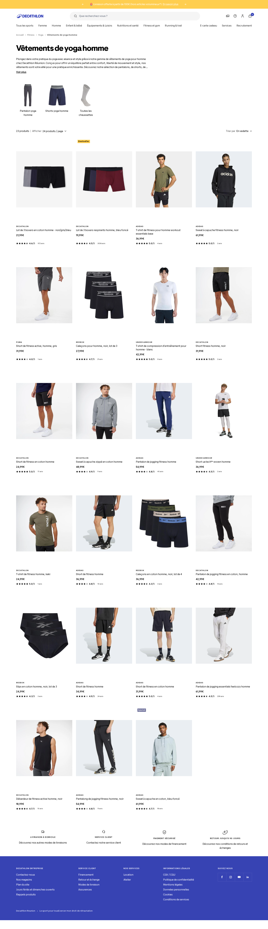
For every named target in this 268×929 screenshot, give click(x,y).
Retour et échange (89, 879)
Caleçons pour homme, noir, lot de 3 (96, 346)
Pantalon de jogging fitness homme (156, 461)
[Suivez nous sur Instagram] (230, 877)
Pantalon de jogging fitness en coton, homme (222, 574)
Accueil (20, 35)
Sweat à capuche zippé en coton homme (99, 461)
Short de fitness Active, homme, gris (36, 346)
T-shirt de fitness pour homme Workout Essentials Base (158, 232)
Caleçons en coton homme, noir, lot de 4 (159, 574)
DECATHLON (22, 226)
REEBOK (80, 342)
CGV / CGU (169, 874)
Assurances (85, 889)
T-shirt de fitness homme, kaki (33, 574)
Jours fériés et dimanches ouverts (35, 889)
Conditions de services (176, 899)
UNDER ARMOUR (144, 342)
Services (227, 25)
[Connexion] (242, 16)
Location (128, 874)
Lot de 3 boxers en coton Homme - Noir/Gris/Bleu (43, 230)
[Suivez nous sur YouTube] (239, 877)
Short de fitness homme (89, 574)
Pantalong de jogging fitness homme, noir (100, 798)
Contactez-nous (25, 874)
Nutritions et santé (127, 25)
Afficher (36, 131)
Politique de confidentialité (178, 879)
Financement (86, 874)
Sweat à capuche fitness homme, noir (217, 230)
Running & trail (173, 25)
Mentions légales (173, 884)
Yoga (40, 35)
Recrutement (244, 25)
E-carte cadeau (208, 25)
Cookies (168, 894)
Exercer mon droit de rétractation (75, 910)
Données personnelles (176, 889)
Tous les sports (24, 25)
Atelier (127, 879)
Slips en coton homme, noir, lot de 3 (36, 686)
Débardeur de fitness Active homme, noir (39, 798)
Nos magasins (24, 879)
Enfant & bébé (74, 25)
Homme (56, 25)
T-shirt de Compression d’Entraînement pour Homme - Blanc (161, 348)
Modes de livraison (88, 884)
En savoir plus (170, 4)
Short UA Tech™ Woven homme (213, 461)
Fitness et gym (151, 25)
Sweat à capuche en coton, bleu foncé (158, 798)
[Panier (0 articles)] (250, 16)
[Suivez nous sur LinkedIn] (247, 877)
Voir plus (21, 72)
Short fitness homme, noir (211, 346)
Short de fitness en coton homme (35, 461)
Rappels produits (26, 894)
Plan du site (22, 884)
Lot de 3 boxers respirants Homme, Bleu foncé (102, 230)
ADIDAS (139, 226)
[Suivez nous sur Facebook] (222, 877)
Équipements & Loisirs (99, 25)
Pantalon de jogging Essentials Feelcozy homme (223, 686)
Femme (42, 25)
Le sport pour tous (49, 910)
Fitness (30, 35)
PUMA (19, 342)
